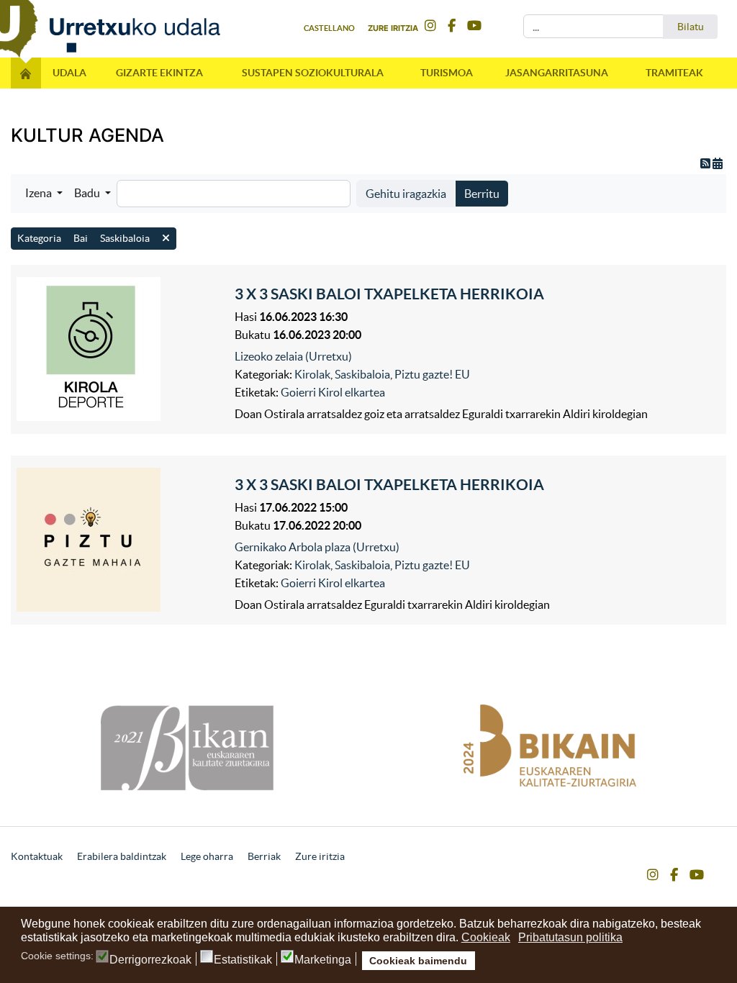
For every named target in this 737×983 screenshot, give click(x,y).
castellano (329, 28)
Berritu (481, 193)
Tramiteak (674, 72)
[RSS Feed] (706, 163)
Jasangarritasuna (556, 72)
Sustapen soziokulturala (313, 72)
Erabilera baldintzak (121, 856)
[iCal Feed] (718, 163)
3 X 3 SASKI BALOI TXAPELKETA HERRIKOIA (389, 293)
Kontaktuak (37, 856)
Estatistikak (243, 960)
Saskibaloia (362, 374)
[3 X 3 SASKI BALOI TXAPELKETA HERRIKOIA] (122, 349)
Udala (69, 72)
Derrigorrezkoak (150, 960)
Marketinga (322, 960)
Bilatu (690, 26)
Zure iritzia (393, 28)
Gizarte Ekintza (159, 72)
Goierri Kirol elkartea (333, 392)
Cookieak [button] (485, 937)
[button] (43, 193)
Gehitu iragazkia (406, 193)
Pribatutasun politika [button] (570, 937)
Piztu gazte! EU (432, 374)
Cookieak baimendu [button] (418, 960)
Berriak (264, 856)
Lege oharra (207, 856)
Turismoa (446, 72)
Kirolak (312, 374)
